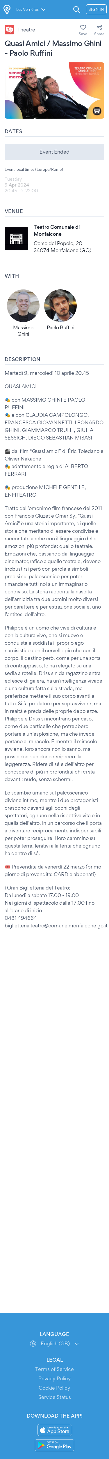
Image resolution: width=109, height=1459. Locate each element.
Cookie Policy (54, 1388)
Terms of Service (54, 1369)
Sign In (96, 9)
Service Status (54, 1397)
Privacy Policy (54, 1378)
